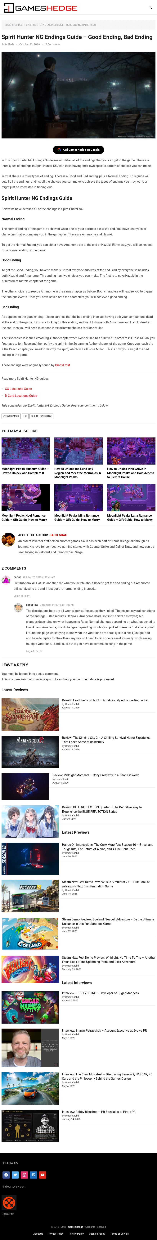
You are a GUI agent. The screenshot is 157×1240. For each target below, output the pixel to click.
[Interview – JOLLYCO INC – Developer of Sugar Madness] (30, 1008)
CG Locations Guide (18, 389)
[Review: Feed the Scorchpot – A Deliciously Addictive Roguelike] (30, 715)
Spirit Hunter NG (41, 416)
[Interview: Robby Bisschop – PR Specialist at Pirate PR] (30, 1126)
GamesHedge (75, 1226)
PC (25, 416)
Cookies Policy (97, 1233)
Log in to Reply (21, 595)
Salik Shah (8, 44)
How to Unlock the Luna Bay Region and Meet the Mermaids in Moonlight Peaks (77, 473)
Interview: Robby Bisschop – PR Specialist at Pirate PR (99, 1112)
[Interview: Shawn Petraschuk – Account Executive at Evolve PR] (30, 1049)
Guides (18, 25)
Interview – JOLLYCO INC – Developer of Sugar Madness (100, 993)
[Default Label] (33, 1175)
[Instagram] (24, 1175)
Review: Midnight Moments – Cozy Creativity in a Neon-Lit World (95, 775)
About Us (38, 1233)
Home (7, 25)
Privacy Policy (55, 1233)
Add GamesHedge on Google (81, 150)
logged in (25, 674)
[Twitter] (15, 1175)
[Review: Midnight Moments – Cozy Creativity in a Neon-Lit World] (25, 787)
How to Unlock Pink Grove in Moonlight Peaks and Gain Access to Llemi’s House (130, 473)
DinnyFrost (62, 365)
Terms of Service (119, 1233)
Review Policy (76, 1233)
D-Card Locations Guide (21, 396)
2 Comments (53, 44)
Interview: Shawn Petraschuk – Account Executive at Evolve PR (104, 1030)
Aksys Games (11, 416)
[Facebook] (6, 1175)
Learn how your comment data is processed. (85, 679)
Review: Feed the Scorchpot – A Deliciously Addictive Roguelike (104, 700)
